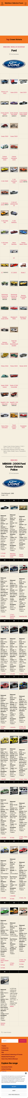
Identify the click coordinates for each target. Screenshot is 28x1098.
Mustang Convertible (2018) (23, 297)
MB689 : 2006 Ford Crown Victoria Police (14, 466)
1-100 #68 (3, 837)
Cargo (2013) (13, 92)
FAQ (2, 1052)
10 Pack (3, 556)
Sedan (9, 451)
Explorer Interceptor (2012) (5, 158)
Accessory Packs (6, 1067)
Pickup (22, 449)
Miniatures (6, 46)
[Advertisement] (14, 21)
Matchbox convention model (13, 555)
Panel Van (17, 449)
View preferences (14, 1094)
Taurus (16, 451)
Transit (5, 452)
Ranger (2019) (23, 366)
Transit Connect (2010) (14, 426)
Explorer (17, 446)
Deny (14, 1090)
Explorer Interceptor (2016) (14, 158)
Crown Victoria (11, 446)
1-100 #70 (12, 727)
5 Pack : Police (23, 674)
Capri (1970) (23, 92)
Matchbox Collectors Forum (14, 3)
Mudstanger (6, 449)
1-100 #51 (3, 779)
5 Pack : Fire (22, 897)
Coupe (5, 446)
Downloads (4, 1050)
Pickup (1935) (14, 366)
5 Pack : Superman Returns (12, 616)
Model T (23, 272)
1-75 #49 (3, 674)
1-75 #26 (3, 553)
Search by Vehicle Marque (9, 1059)
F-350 (7, 448)
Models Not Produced (8, 1056)
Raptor (5, 451)
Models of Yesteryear (18, 46)
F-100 (21, 446)
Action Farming (6, 1069)
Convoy (3, 1071)
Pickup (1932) (4, 366)
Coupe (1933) (14, 136)
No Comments (15, 54)
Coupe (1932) (4, 136)
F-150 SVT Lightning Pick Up (14, 203)
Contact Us (4, 1048)
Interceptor (17, 448)
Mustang (12, 449)
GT (14, 258)
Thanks (3, 1046)
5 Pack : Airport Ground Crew (4, 960)
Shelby (12, 451)
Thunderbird (22, 451)
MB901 (12, 1006)
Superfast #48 (23, 616)
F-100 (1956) (4, 181)
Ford (14, 50)
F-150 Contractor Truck (14, 181)
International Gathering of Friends (11, 1054)
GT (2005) (14, 272)
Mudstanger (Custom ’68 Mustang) (5, 296)
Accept (14, 1086)
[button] (26, 1073)
